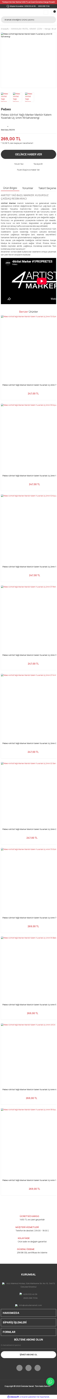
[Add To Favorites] (8, 124)
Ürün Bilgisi (10, 188)
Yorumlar (27, 188)
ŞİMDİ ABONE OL (28, 1354)
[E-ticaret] (28, 1397)
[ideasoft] (13, 1396)
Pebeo (6, 109)
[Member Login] (46, 12)
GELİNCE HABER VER (28, 154)
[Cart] (54, 12)
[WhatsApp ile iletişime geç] (50, 1382)
